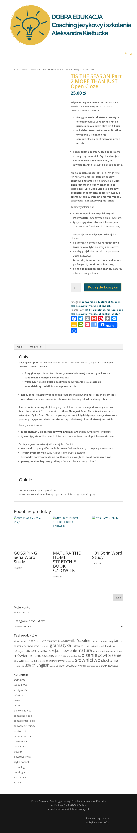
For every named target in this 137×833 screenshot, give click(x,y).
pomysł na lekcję (23, 715)
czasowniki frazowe (99, 641)
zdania (17, 782)
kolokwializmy (108, 646)
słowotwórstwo (22, 756)
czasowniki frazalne (74, 640)
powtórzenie (109, 655)
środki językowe (109, 665)
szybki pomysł (21, 762)
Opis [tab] (20, 346)
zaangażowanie (93, 666)
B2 (28, 641)
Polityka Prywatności (97, 822)
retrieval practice (23, 736)
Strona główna (21, 69)
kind (98, 646)
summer (60, 660)
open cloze (60, 656)
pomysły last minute (25, 725)
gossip (46, 646)
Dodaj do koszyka (103, 287)
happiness (88, 646)
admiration (19, 641)
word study (20, 777)
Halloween (77, 646)
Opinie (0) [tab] (36, 346)
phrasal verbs (74, 656)
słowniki (18, 751)
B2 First (34, 641)
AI (25, 641)
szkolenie (70, 661)
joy (94, 646)
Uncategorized (21, 772)
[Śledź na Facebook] (35, 820)
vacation (60, 665)
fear (41, 646)
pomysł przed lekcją (24, 720)
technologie (20, 767)
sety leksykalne (32, 661)
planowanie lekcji (23, 710)
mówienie (23, 655)
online (17, 705)
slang (42, 660)
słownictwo (35, 69)
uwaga (52, 666)
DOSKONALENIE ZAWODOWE (26, 646)
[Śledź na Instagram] (44, 820)
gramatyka (60, 645)
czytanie (115, 640)
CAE (44, 641)
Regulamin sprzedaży (97, 818)
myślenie (118, 651)
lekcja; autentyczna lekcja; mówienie (45, 650)
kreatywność (20, 690)
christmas (52, 641)
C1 (40, 641)
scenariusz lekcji (22, 741)
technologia (19, 666)
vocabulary (72, 665)
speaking (51, 660)
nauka (17, 700)
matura (111, 309)
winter (83, 665)
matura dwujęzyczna (103, 651)
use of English (37, 665)
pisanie (89, 655)
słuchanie (109, 660)
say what (20, 661)
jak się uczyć (20, 684)
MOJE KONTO (21, 612)
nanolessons (43, 655)
